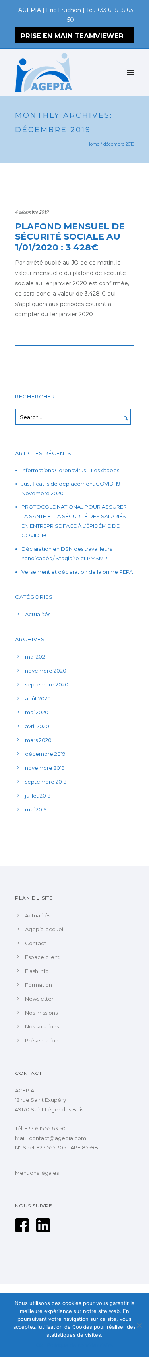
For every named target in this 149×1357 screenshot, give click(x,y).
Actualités (37, 614)
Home (93, 144)
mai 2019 (36, 809)
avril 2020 (37, 726)
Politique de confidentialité (80, 1345)
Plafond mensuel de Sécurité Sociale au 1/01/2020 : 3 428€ (70, 237)
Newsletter (39, 999)
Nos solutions (42, 1026)
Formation (38, 985)
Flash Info (37, 971)
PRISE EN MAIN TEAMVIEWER (72, 36)
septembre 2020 (46, 684)
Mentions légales (37, 1173)
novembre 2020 (45, 670)
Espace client (42, 957)
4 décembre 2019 (31, 212)
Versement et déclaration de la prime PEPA (77, 572)
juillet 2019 (38, 795)
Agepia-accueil (44, 929)
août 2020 (38, 698)
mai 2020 (36, 712)
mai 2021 (35, 657)
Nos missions (41, 1012)
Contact (35, 943)
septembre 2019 (46, 781)
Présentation (41, 1040)
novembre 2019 (45, 768)
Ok (39, 1345)
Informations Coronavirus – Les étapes (70, 470)
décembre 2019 (45, 754)
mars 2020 (38, 740)
